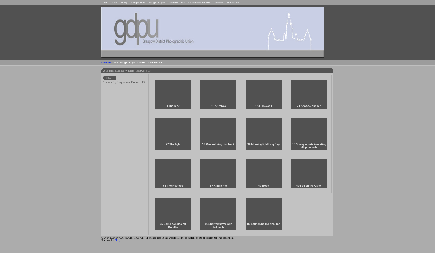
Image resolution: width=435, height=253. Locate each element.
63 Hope (263, 185)
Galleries (218, 2)
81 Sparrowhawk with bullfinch (218, 225)
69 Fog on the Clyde (309, 185)
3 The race (173, 106)
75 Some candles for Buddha (173, 225)
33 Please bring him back (218, 144)
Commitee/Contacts (199, 2)
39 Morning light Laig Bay (263, 144)
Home (105, 2)
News (114, 2)
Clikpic (118, 240)
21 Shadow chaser (309, 106)
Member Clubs (177, 2)
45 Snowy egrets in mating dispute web (309, 146)
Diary (124, 2)
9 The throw (218, 106)
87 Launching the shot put (263, 224)
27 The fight (173, 144)
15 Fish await (263, 106)
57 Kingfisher (218, 185)
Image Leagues (157, 2)
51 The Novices (173, 185)
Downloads (233, 2)
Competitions (138, 2)
